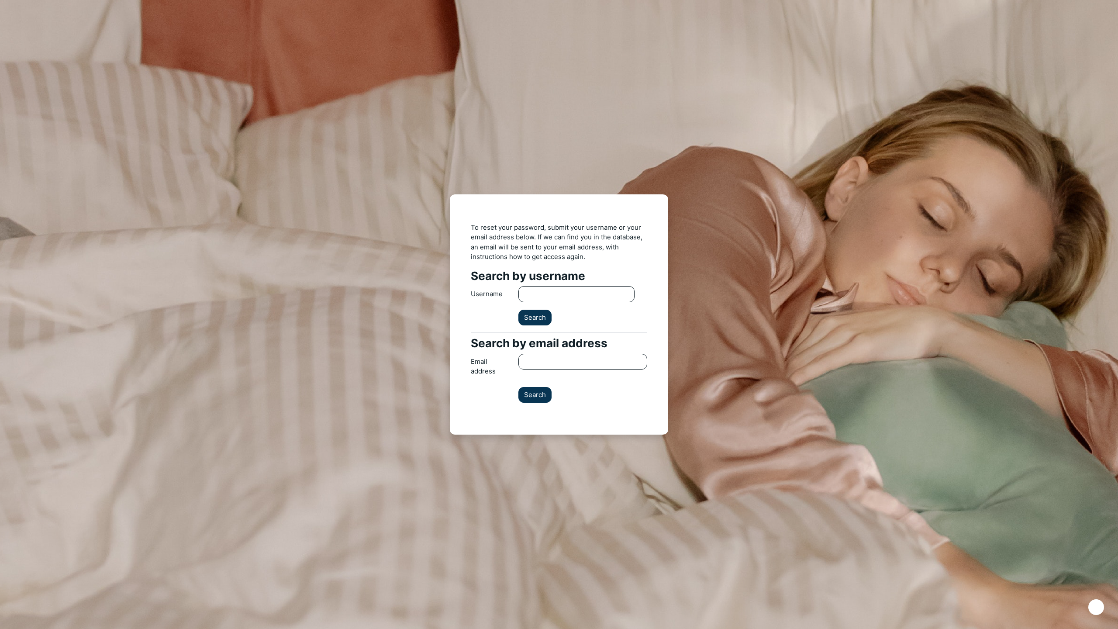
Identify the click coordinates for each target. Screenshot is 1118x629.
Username (487, 294)
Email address (483, 366)
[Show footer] (1096, 607)
